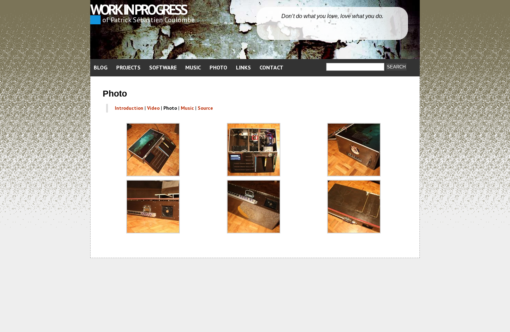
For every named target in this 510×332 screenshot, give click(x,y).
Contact (271, 67)
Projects (128, 67)
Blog (101, 67)
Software (163, 67)
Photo (218, 67)
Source (205, 108)
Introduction (129, 108)
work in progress (138, 9)
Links (243, 67)
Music (193, 67)
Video (153, 108)
